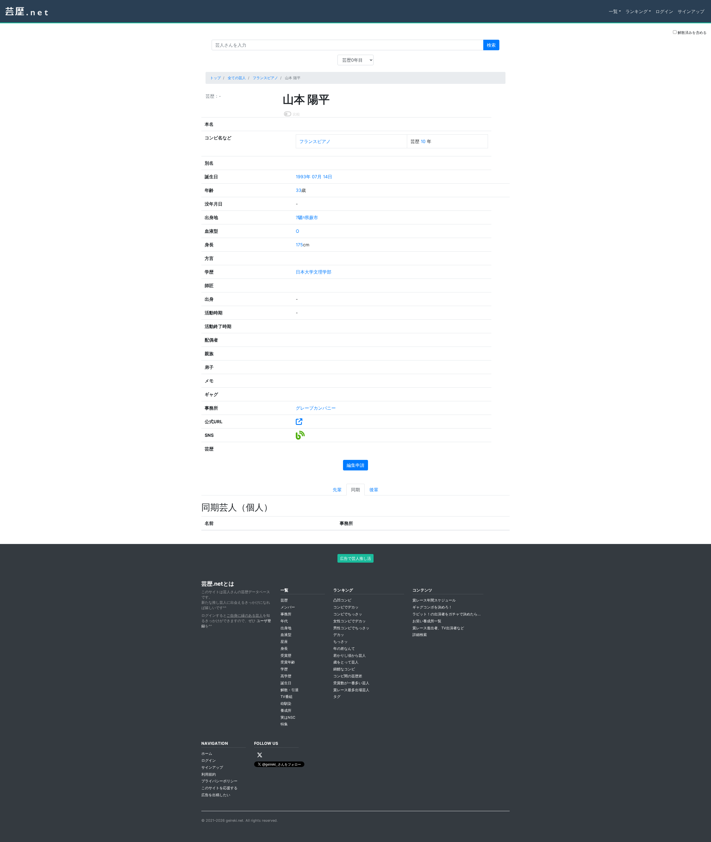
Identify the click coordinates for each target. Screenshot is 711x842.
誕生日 (286, 683)
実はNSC (288, 717)
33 (298, 190)
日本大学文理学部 (313, 272)
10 (423, 141)
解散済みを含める (692, 33)
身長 (284, 648)
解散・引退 (290, 690)
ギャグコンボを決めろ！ (432, 607)
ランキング (636, 11)
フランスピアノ (265, 78)
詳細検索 (419, 635)
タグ (337, 697)
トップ (215, 78)
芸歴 (284, 600)
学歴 (284, 669)
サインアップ (691, 11)
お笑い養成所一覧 (426, 621)
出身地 (286, 628)
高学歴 (286, 676)
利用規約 (208, 774)
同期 (355, 489)
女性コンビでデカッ (349, 621)
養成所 (286, 710)
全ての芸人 (237, 78)
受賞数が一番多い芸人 (351, 683)
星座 (284, 642)
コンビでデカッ (346, 607)
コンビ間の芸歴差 (347, 676)
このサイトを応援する (219, 788)
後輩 (373, 489)
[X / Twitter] (259, 755)
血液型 (286, 635)
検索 (491, 45)
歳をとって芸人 (346, 662)
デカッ (338, 635)
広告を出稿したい (215, 795)
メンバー (288, 607)
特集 (284, 724)
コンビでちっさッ (347, 614)
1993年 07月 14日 (314, 176)
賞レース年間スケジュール (434, 600)
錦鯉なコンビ (344, 669)
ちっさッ (340, 642)
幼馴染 (286, 703)
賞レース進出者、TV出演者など (438, 628)
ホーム (206, 753)
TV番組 (286, 697)
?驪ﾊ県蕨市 (307, 217)
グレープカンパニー (316, 408)
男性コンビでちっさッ (351, 628)
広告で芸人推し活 (355, 558)
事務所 (286, 614)
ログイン (664, 11)
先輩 (337, 489)
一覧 (613, 11)
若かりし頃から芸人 (349, 655)
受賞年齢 (288, 662)
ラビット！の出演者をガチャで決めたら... (446, 614)
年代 (284, 621)
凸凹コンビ (342, 600)
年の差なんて (344, 648)
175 (299, 244)
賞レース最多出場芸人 (351, 690)
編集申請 (355, 465)
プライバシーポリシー (219, 781)
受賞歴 (286, 655)
